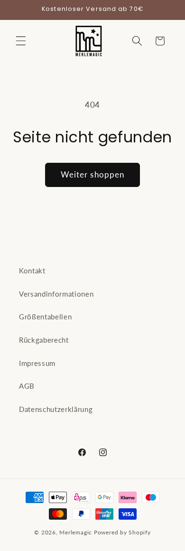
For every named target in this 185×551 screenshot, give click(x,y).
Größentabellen (45, 316)
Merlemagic (75, 532)
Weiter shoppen (92, 174)
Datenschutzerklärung (55, 409)
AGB (27, 386)
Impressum (37, 363)
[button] (20, 40)
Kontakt (32, 270)
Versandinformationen (56, 294)
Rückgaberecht (44, 340)
